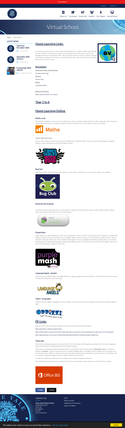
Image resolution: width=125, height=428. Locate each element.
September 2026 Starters (23, 58)
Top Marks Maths (41, 85)
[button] (121, 2)
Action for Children (70, 406)
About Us (63, 16)
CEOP (66, 398)
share (40, 390)
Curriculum (73, 16)
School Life (83, 16)
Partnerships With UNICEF (24, 69)
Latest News (13, 41)
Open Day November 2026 (23, 47)
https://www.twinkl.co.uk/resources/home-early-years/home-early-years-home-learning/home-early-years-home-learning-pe (74, 332)
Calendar (103, 6)
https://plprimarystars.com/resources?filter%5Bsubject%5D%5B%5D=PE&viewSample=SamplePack (66, 335)
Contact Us (113, 6)
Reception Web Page (42, 73)
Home (9, 37)
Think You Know (69, 401)
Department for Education (72, 403)
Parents (91, 16)
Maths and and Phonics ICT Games (46, 94)
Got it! (116, 425)
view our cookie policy (60, 425)
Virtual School (112, 16)
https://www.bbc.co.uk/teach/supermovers (48, 329)
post (52, 390)
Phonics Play (39, 79)
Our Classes (100, 16)
